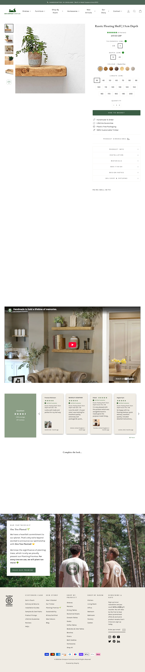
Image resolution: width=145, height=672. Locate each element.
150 (134, 87)
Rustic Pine (100, 68)
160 (102, 94)
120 (112, 87)
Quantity (116, 101)
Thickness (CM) (116, 41)
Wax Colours (50, 619)
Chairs (69, 636)
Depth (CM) (116, 53)
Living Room (92, 604)
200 (131, 94)
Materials (116, 161)
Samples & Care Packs (33, 611)
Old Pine (122, 68)
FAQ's (27, 626)
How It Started (51, 600)
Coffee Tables (72, 625)
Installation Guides (32, 608)
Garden (90, 623)
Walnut (116, 68)
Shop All (70, 647)
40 (103, 80)
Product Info (116, 149)
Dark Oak (105, 68)
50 (110, 80)
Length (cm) (116, 76)
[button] (116, 32)
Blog (47, 623)
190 (123, 94)
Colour (116, 64)
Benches (70, 632)
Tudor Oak (111, 68)
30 (97, 80)
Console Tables (72, 617)
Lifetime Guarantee (32, 619)
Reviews (28, 623)
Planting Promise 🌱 (53, 608)
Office (90, 608)
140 (127, 87)
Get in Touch (29, 600)
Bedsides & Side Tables (75, 629)
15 (113, 57)
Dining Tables (72, 610)
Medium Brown (127, 68)
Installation (117, 155)
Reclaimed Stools (73, 614)
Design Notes (116, 172)
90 (136, 80)
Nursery (90, 619)
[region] (89, 413)
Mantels (70, 606)
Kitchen (90, 600)
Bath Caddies (71, 640)
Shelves (70, 602)
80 (129, 80)
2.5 (113, 46)
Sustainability (51, 611)
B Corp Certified (52, 615)
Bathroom (91, 615)
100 (98, 87)
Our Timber (50, 604)
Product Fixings (31, 615)
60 (116, 80)
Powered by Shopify (72, 663)
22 (120, 57)
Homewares (71, 644)
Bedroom (91, 611)
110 (106, 87)
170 (109, 94)
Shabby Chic (133, 68)
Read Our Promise (23, 570)
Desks (69, 621)
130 (120, 87)
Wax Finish (116, 166)
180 (116, 94)
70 (123, 80)
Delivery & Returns (117, 178)
